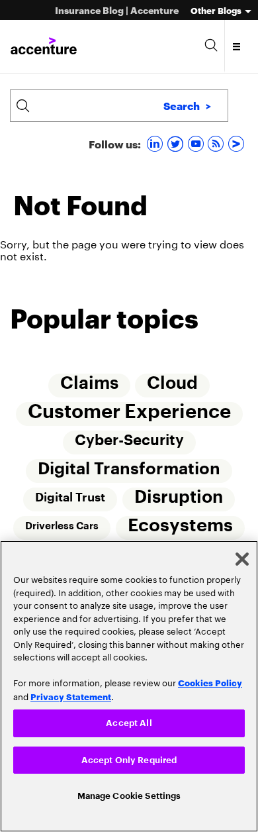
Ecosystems (180, 530)
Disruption (178, 500)
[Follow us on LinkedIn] (156, 143)
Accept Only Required (129, 758)
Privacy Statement (70, 693)
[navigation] (237, 46)
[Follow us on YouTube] (197, 143)
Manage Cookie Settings (129, 795)
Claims (89, 384)
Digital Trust (70, 501)
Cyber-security (129, 442)
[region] (129, 684)
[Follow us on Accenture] (238, 143)
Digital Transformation (129, 472)
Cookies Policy (210, 679)
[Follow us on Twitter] (177, 143)
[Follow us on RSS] (217, 143)
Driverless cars (62, 530)
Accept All (128, 719)
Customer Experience (129, 413)
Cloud (173, 384)
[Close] (242, 555)
